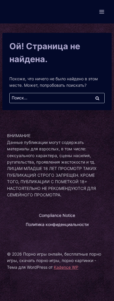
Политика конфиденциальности (57, 224)
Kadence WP (66, 267)
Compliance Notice (57, 215)
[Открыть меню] (101, 11)
